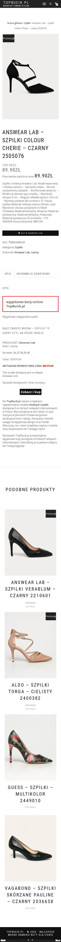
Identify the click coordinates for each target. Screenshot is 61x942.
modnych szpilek (38, 404)
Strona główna (14, 23)
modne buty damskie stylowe (16, 6)
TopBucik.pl (16, 3)
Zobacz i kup (31, 392)
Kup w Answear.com (32, 233)
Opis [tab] (8, 273)
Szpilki (27, 23)
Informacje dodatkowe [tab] (33, 273)
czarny (35, 252)
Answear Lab (22, 252)
